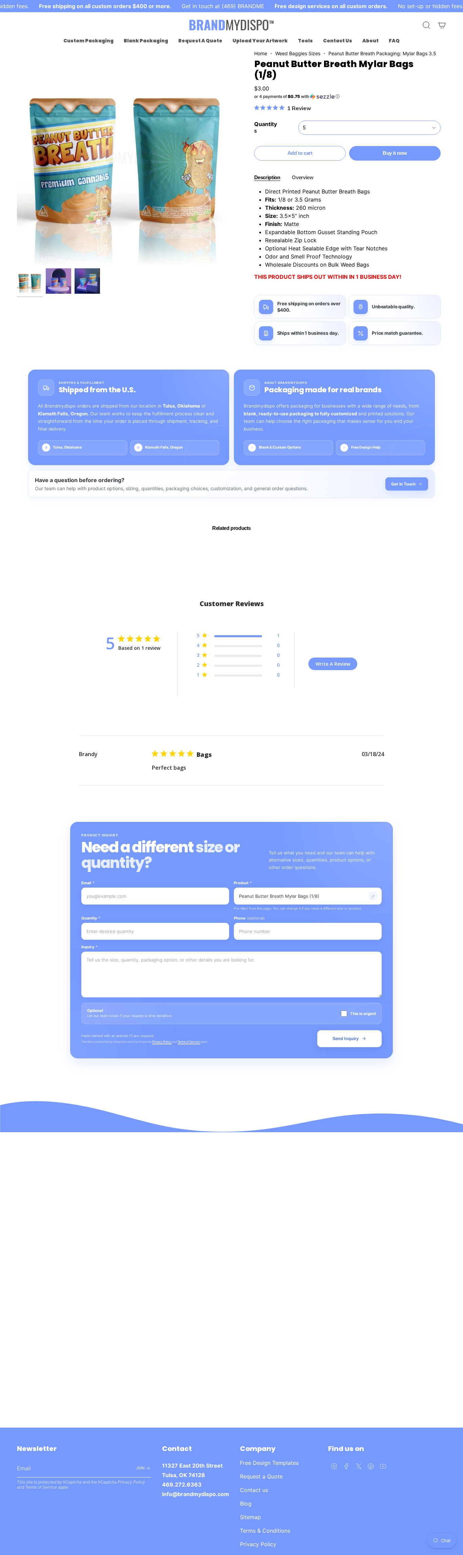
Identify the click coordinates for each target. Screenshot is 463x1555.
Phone (249, 918)
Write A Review (333, 664)
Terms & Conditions (265, 1530)
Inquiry (89, 947)
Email (88, 882)
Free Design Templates (269, 1462)
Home (260, 53)
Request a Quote (261, 1476)
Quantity (90, 918)
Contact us (254, 1490)
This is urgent (363, 1013)
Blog (245, 1503)
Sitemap (250, 1517)
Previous (17, 158)
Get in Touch (403, 483)
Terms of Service (189, 1041)
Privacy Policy (162, 1041)
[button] (88, 41)
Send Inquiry (346, 1038)
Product (243, 882)
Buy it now (395, 153)
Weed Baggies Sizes (297, 53)
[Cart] (442, 25)
